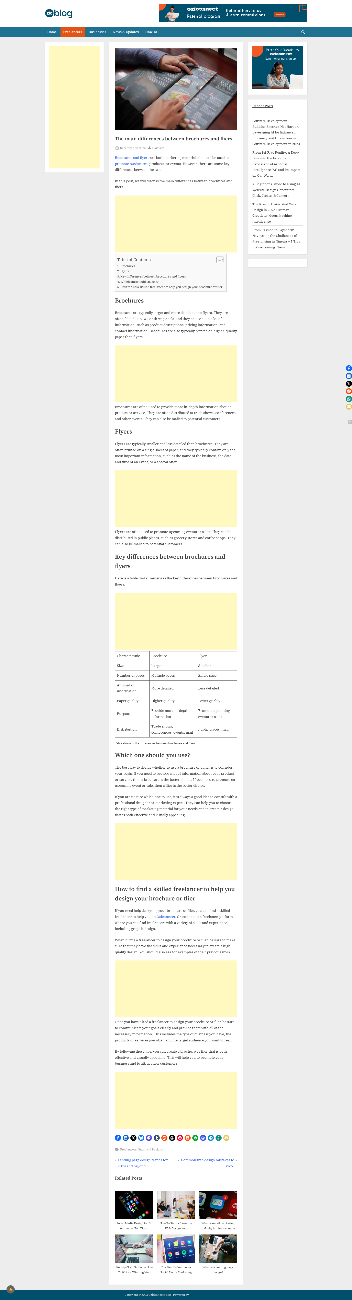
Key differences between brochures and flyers (153, 276)
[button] (118, 1138)
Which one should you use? (139, 282)
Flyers (124, 271)
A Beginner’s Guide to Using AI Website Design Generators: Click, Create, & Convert (276, 190)
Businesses (97, 31)
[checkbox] (11, 1289)
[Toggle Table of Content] (217, 259)
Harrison (158, 148)
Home (52, 31)
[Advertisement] (176, 224)
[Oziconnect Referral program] (233, 13)
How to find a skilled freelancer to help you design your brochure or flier (171, 287)
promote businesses (131, 164)
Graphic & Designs (150, 1149)
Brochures (127, 266)
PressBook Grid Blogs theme (208, 1295)
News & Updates (126, 31)
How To (151, 31)
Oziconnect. (166, 916)
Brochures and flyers (132, 157)
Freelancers (72, 31)
